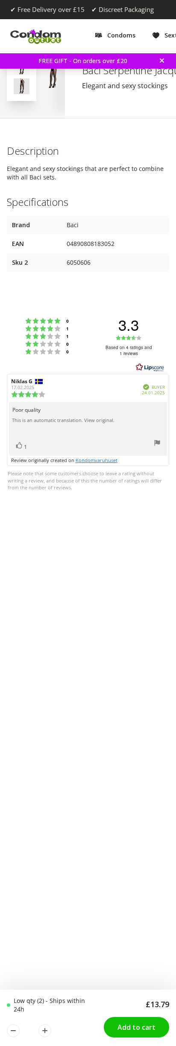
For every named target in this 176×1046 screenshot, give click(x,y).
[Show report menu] (157, 443)
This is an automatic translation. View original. (63, 420)
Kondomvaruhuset (96, 460)
